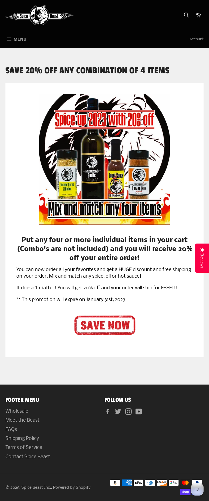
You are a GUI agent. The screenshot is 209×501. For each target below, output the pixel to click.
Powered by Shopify (72, 488)
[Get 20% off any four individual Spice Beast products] (104, 325)
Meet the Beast (22, 420)
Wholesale (16, 411)
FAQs (11, 429)
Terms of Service (23, 447)
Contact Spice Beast (27, 457)
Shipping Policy (22, 438)
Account (196, 39)
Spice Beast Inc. (36, 488)
